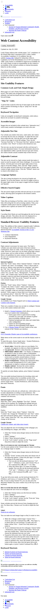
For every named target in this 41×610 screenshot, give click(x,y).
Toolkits (7, 23)
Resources (8, 21)
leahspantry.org (9, 32)
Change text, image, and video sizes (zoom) (15, 424)
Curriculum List (10, 20)
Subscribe (14, 570)
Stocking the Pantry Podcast (17, 30)
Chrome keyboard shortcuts (13, 555)
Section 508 (10, 58)
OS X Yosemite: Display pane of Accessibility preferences (19, 334)
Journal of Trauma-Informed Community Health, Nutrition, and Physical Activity (24, 27)
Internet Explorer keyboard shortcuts (16, 552)
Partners (26, 570)
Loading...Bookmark (7, 46)
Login (7, 13)
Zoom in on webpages (8, 512)
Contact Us (20, 570)
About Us (8, 570)
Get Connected (9, 25)
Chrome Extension (16, 311)
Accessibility (9, 5)
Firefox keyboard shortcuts (13, 553)
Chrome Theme (14, 327)
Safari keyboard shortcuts (13, 557)
